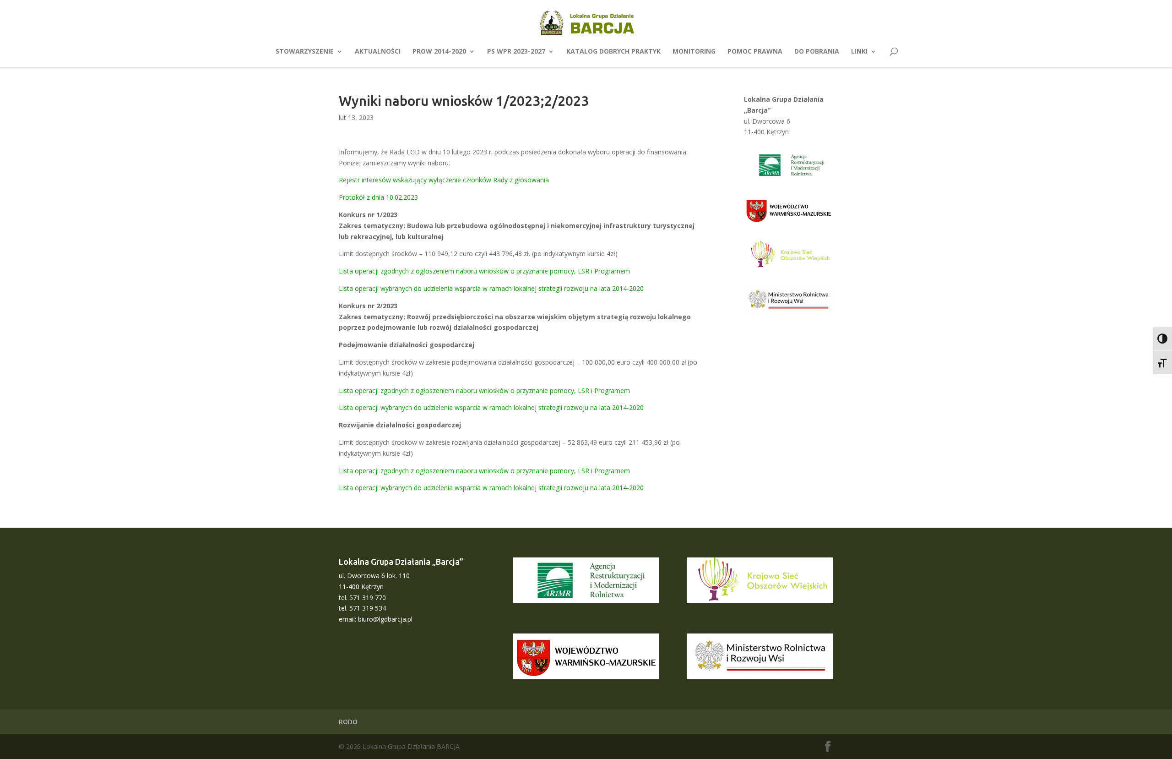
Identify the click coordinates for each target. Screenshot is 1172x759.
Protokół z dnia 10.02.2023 (378, 197)
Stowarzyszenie (305, 51)
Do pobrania (816, 51)
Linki (859, 51)
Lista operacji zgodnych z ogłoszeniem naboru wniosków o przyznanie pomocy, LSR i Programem (484, 271)
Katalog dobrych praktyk (613, 51)
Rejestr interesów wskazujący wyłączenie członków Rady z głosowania (444, 179)
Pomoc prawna (754, 51)
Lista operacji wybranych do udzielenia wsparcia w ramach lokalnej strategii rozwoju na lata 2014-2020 (491, 288)
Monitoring (694, 51)
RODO (348, 721)
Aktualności (378, 51)
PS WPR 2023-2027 (516, 51)
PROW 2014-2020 (439, 51)
